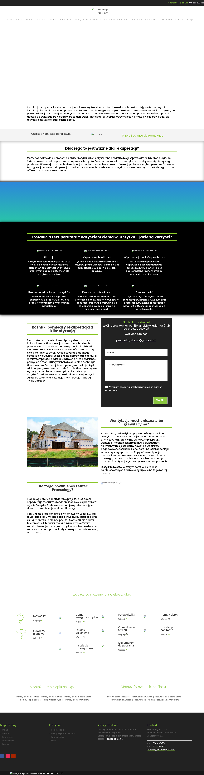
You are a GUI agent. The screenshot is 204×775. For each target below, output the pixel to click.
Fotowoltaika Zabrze (121, 699)
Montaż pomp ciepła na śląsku (53, 686)
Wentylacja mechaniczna (63, 733)
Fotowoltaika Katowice (118, 696)
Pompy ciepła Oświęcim (77, 699)
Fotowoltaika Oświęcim (167, 699)
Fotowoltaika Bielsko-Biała (168, 696)
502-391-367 (159, 746)
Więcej (36, 620)
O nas (29, 20)
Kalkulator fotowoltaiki (144, 20)
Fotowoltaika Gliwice (142, 696)
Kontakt (179, 20)
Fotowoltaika (57, 737)
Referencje (65, 20)
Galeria (53, 20)
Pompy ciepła (57, 729)
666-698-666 (159, 743)
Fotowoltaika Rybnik (143, 699)
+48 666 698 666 (196, 3)
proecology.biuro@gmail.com (136, 340)
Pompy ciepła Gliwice (51, 696)
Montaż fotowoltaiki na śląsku (144, 686)
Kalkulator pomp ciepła (116, 20)
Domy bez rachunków (86, 20)
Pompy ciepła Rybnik (53, 699)
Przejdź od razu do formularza (142, 136)
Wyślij (160, 400)
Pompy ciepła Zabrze (30, 699)
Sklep (190, 20)
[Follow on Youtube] (13, 756)
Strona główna (15, 20)
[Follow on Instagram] (8, 756)
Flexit (53, 740)
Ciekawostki (166, 20)
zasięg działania (115, 738)
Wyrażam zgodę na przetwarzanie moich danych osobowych (133, 389)
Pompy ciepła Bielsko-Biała (77, 696)
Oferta (39, 20)
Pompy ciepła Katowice (27, 696)
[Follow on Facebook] (2, 756)
